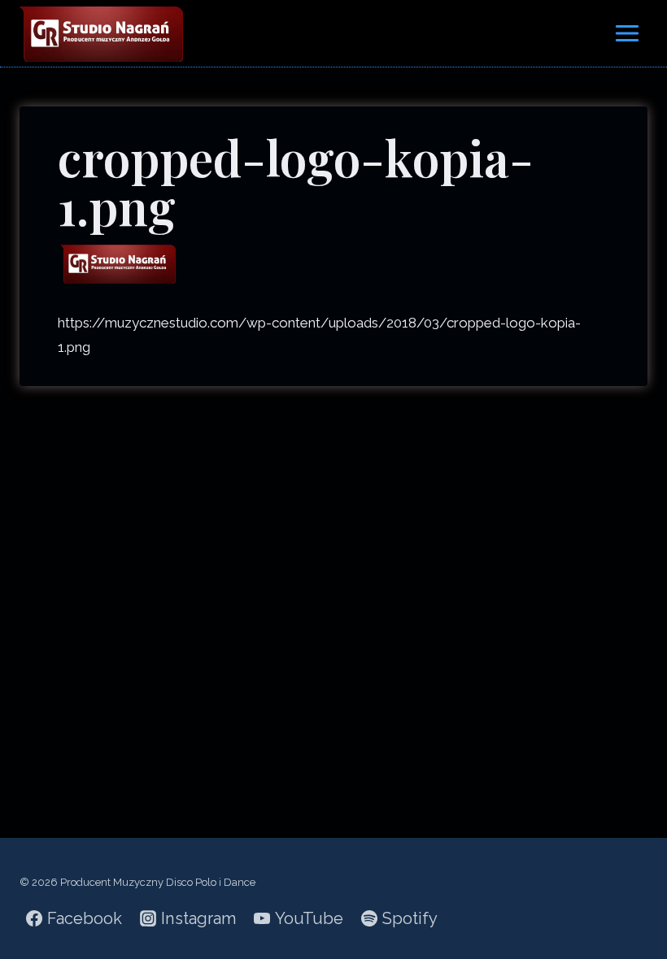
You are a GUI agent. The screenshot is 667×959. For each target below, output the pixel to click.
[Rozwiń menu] (626, 33)
